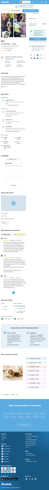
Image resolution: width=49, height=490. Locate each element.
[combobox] (13, 159)
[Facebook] (26, 479)
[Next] (16, 292)
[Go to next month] (21, 163)
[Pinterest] (35, 479)
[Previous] (10, 292)
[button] (37, 32)
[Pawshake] (5, 2)
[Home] (1, 394)
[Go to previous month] (18, 163)
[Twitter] (29, 479)
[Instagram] (32, 479)
